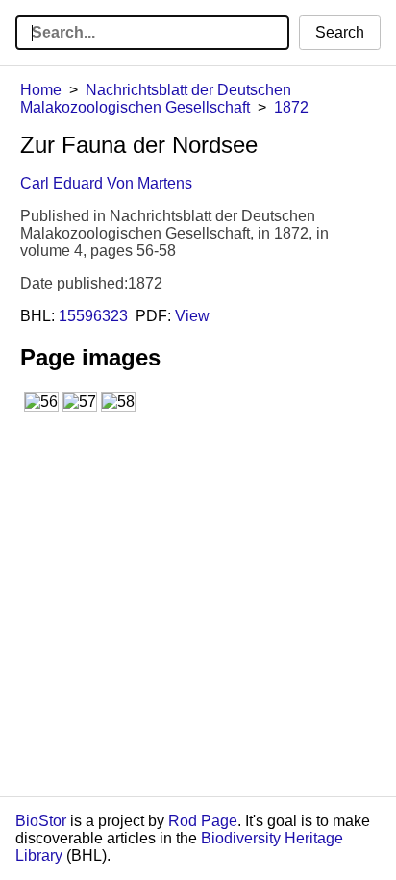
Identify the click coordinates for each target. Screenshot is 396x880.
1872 (291, 107)
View (192, 316)
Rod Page (202, 821)
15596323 (93, 316)
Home (41, 90)
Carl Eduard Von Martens (106, 183)
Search (339, 32)
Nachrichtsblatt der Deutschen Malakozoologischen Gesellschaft (155, 98)
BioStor (40, 821)
